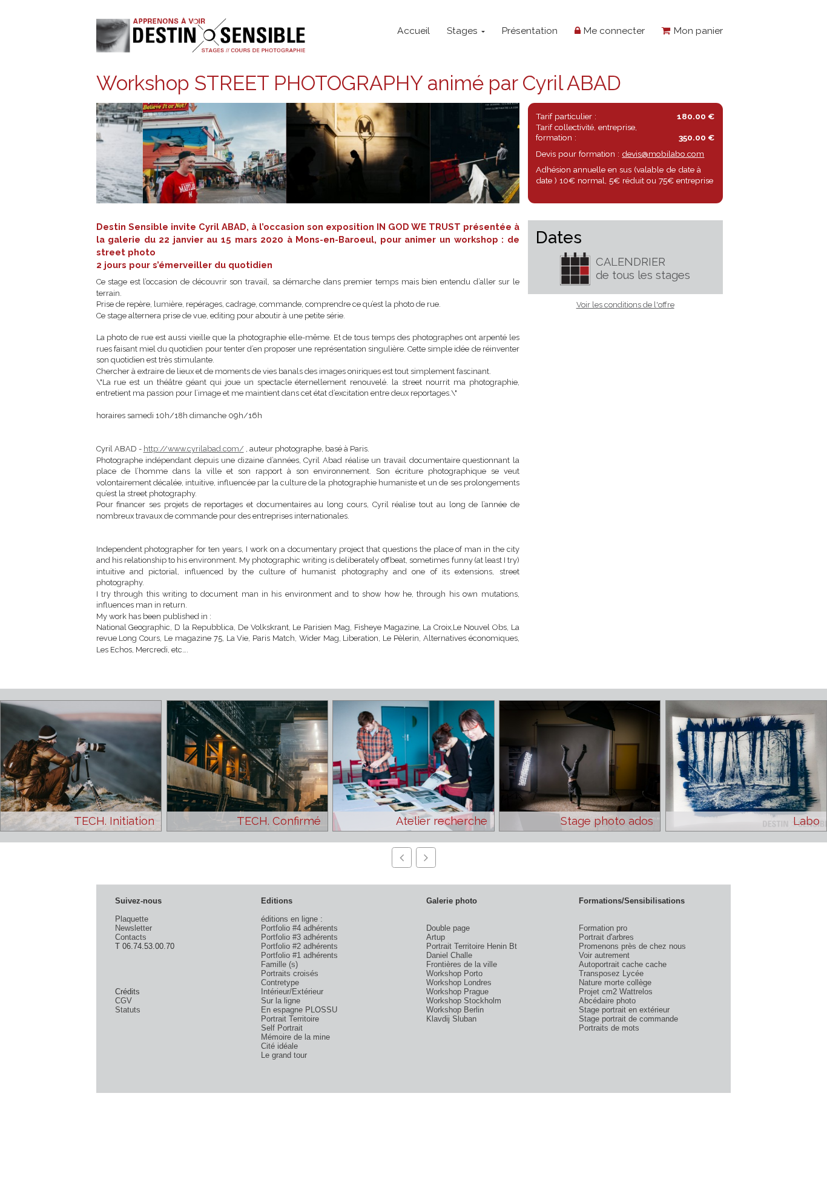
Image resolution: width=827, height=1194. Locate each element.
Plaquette (131, 918)
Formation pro (603, 928)
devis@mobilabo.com (663, 154)
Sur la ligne (280, 1000)
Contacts (131, 937)
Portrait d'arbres (606, 937)
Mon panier (697, 30)
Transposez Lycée (611, 973)
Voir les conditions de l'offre (625, 304)
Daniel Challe (449, 955)
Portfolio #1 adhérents (299, 955)
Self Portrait (282, 1027)
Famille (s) (279, 964)
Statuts (127, 1009)
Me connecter (613, 30)
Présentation (529, 30)
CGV (123, 1000)
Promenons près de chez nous (632, 946)
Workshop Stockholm (463, 1000)
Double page (448, 928)
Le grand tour (284, 1055)
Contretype (280, 982)
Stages (463, 30)
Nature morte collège (615, 982)
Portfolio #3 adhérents (299, 937)
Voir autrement (604, 955)
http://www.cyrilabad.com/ (193, 448)
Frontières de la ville (461, 964)
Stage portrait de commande (628, 1018)
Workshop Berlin (455, 1009)
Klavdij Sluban (451, 1018)
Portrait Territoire (290, 1018)
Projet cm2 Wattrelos (616, 991)
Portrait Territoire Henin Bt (471, 946)
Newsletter (133, 928)
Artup (435, 937)
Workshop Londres (459, 982)
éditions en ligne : (292, 918)
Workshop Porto (454, 973)
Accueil (413, 30)
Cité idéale (279, 1046)
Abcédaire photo (607, 1000)
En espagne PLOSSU (299, 1009)
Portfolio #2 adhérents (299, 946)
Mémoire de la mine (295, 1036)
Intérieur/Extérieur (292, 991)
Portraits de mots (609, 1027)
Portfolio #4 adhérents (299, 928)
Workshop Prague (457, 991)
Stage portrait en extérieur (624, 1009)
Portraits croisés (289, 973)
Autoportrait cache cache (623, 964)
